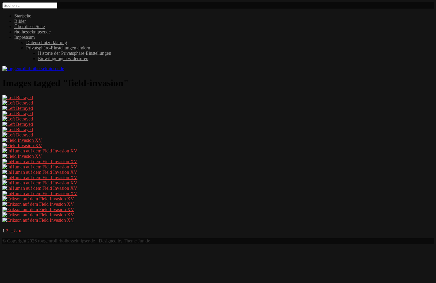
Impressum (24, 37)
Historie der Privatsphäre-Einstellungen (74, 53)
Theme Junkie (137, 240)
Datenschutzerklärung (46, 42)
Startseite (22, 15)
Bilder (20, 21)
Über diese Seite (29, 26)
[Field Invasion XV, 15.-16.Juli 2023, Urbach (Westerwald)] (22, 140)
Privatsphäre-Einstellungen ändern (58, 47)
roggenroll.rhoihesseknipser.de (66, 240)
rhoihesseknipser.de (32, 31)
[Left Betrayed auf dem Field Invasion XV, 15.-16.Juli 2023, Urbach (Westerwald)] (17, 97)
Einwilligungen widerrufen (63, 58)
